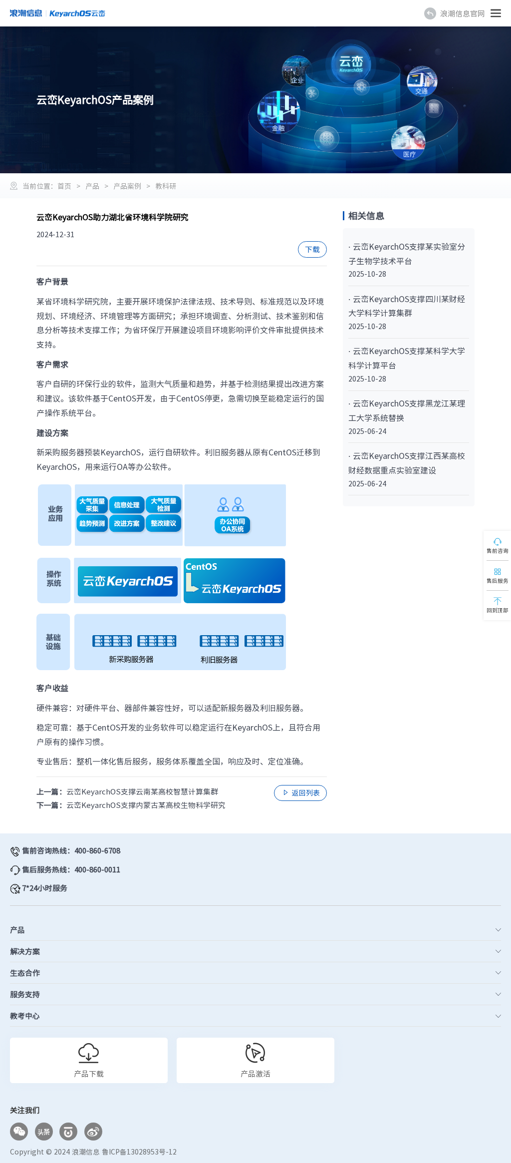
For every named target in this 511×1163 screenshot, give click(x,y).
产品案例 (127, 186)
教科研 (165, 186)
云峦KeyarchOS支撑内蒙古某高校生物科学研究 (146, 804)
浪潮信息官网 (462, 13)
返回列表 (300, 792)
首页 (64, 186)
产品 (92, 186)
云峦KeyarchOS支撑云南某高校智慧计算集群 (142, 791)
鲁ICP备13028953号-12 (139, 1152)
